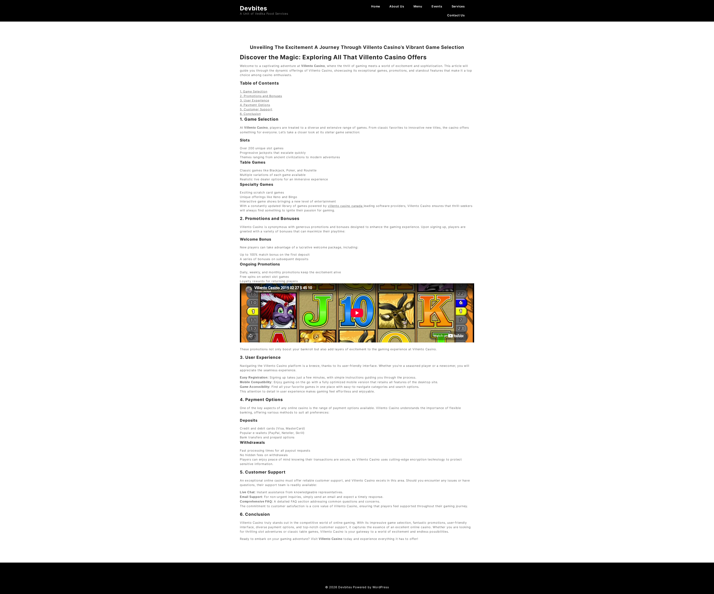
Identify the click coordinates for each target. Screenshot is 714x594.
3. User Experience (254, 100)
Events (437, 6)
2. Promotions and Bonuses (261, 96)
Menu (418, 6)
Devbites (253, 8)
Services (458, 6)
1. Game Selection (253, 91)
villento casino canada (346, 206)
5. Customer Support (256, 109)
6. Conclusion (250, 114)
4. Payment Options (255, 105)
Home (375, 6)
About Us (396, 6)
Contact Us (456, 15)
